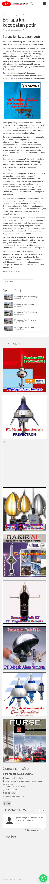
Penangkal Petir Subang (24, 304)
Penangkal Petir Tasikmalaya (26, 296)
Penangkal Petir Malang (24, 328)
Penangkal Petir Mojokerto (25, 320)
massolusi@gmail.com (14, 796)
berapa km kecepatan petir (12, 271)
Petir (13, 78)
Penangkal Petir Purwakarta (25, 312)
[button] (43, 878)
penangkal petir (16, 30)
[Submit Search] (5, 281)
